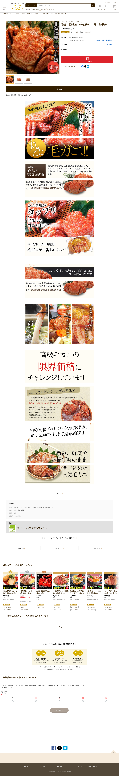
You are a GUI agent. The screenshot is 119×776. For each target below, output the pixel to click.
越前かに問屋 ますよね (8, 599)
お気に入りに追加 (72, 66)
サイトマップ (96, 2)
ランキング (51, 9)
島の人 (38, 599)
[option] (10, 590)
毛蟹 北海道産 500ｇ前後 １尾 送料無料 (54, 13)
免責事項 (59, 766)
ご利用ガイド (59, 548)
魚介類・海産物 (26, 13)
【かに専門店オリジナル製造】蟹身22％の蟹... (10, 592)
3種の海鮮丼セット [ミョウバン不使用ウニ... (94, 592)
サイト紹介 (114, 2)
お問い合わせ (97, 548)
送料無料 (43, 9)
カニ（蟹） (36, 13)
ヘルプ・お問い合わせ (105, 2)
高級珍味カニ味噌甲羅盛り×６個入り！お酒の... (77, 592)
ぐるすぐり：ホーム (8, 13)
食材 (17, 13)
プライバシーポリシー (76, 766)
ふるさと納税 (35, 9)
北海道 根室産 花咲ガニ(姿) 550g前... (43, 592)
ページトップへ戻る (113, 751)
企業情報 (25, 766)
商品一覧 (21, 548)
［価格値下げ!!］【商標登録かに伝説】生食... (61, 592)
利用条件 (42, 766)
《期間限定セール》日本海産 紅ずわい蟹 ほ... (27, 592)
